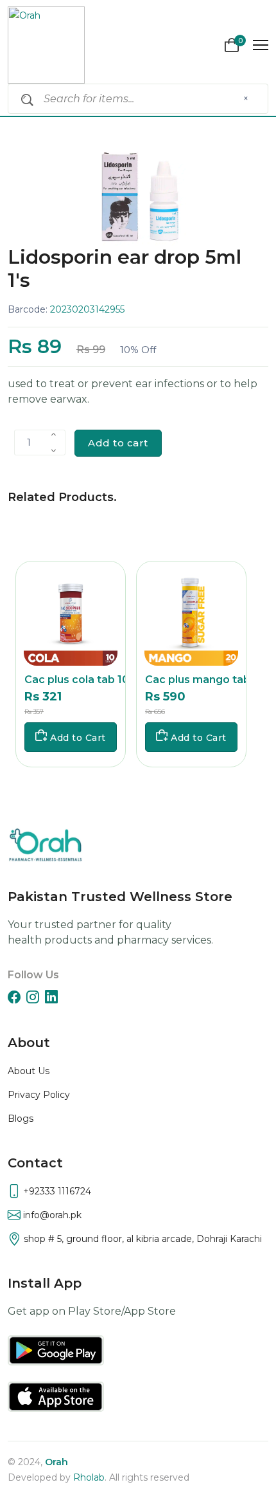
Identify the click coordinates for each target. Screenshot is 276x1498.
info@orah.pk (51, 1215)
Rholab (89, 1477)
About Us (28, 1071)
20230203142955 (87, 309)
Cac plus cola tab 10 (76, 679)
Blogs (20, 1118)
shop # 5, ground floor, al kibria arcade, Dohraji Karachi (141, 1239)
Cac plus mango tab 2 (202, 679)
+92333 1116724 (56, 1191)
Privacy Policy (39, 1095)
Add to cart (118, 443)
